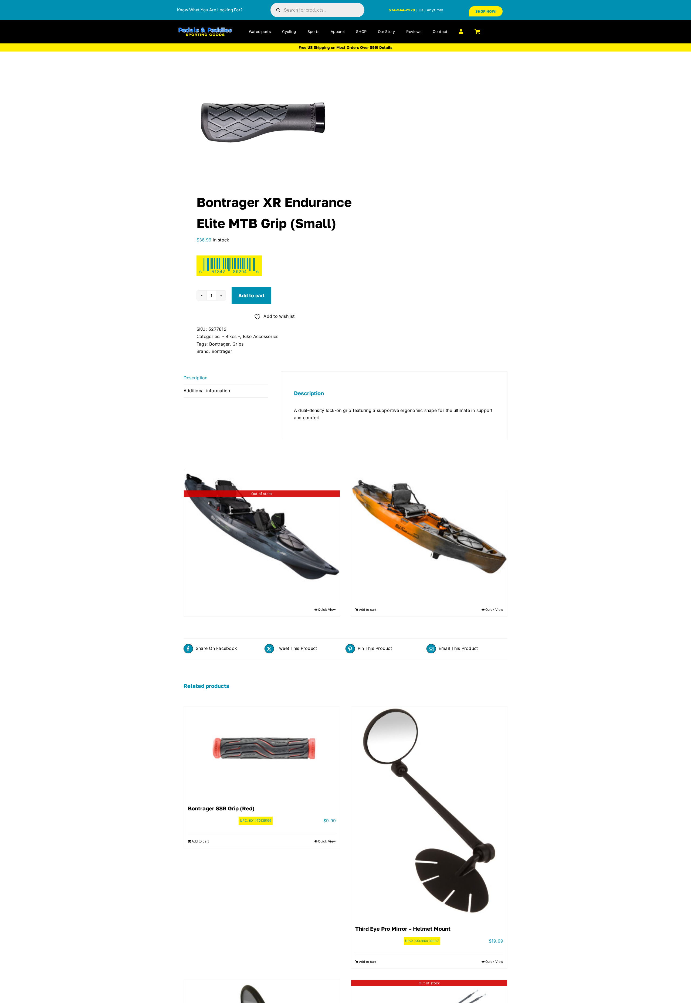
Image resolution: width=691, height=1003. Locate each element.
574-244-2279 (402, 10)
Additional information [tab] (207, 390)
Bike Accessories (261, 336)
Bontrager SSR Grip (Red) (221, 808)
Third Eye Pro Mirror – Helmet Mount (402, 928)
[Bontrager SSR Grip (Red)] (262, 751)
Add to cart (251, 295)
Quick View (327, 610)
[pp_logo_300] (205, 29)
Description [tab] (196, 377)
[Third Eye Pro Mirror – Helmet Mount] (429, 811)
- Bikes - (231, 336)
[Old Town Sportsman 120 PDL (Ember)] (429, 526)
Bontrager (219, 344)
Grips (237, 344)
